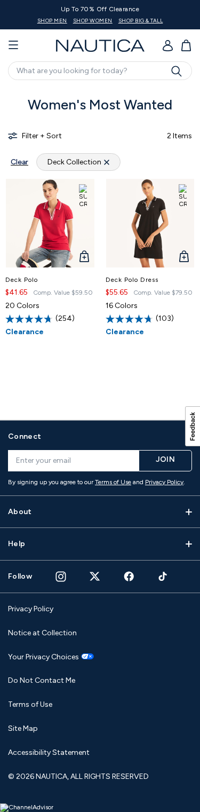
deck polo (21, 279)
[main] (100, 248)
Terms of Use (113, 482)
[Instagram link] (60, 576)
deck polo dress (132, 279)
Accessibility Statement (49, 752)
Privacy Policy (164, 482)
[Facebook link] (129, 576)
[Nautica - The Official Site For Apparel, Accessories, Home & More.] (100, 45)
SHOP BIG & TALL (140, 20)
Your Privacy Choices (43, 657)
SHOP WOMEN (93, 20)
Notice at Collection (42, 632)
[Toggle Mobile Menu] (13, 45)
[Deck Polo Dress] (150, 223)
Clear (19, 162)
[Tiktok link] (163, 576)
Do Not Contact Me (41, 680)
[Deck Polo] (50, 223)
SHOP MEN (52, 20)
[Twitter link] (95, 576)
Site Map (23, 728)
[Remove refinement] (106, 162)
